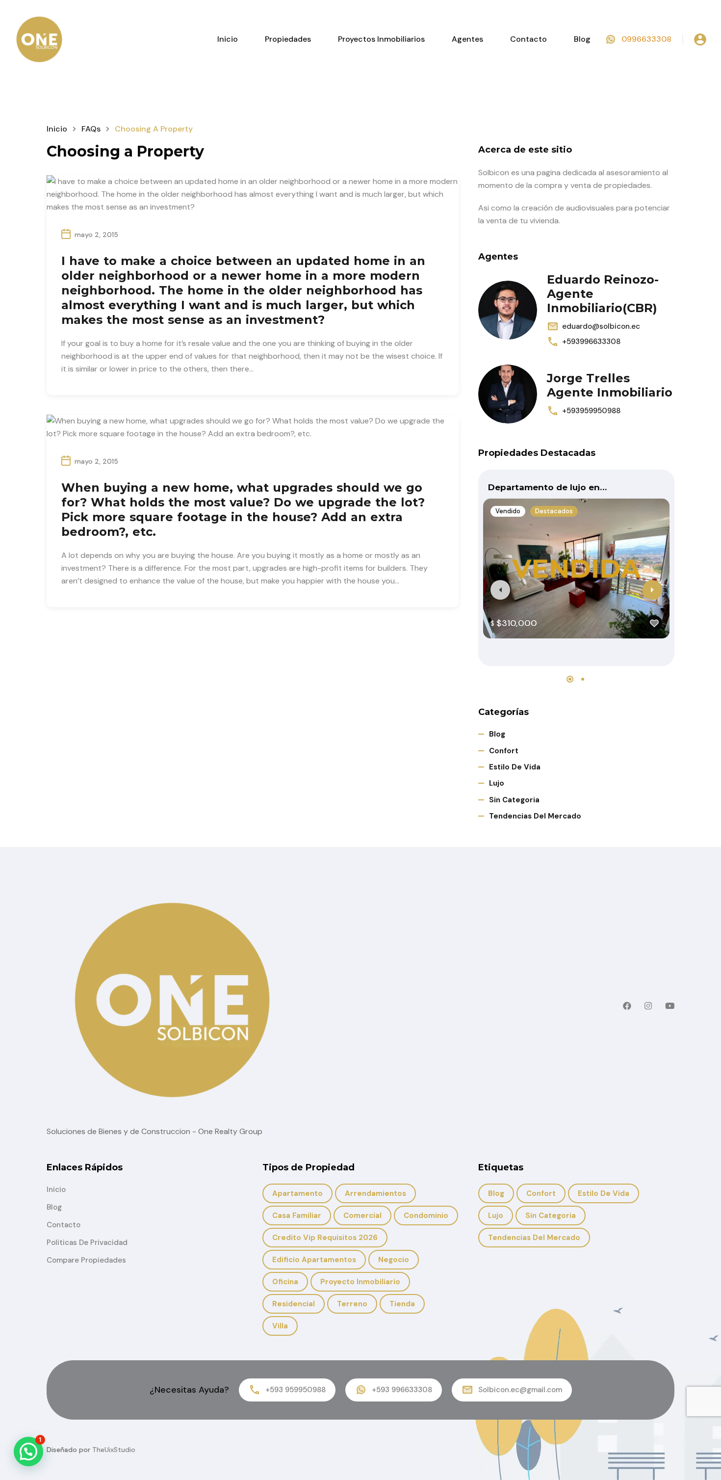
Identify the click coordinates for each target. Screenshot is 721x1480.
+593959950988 (591, 411)
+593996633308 (591, 341)
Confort (503, 751)
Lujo (496, 783)
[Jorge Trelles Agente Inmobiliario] (507, 394)
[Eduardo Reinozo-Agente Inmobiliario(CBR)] (507, 310)
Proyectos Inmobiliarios (381, 39)
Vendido (507, 511)
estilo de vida (515, 767)
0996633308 (646, 39)
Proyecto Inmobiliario (360, 1282)
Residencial (293, 1304)
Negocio (393, 1260)
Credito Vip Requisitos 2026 (325, 1237)
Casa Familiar (296, 1215)
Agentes (467, 39)
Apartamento (297, 1193)
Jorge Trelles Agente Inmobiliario (609, 385)
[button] (569, 679)
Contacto (528, 39)
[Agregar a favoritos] (654, 623)
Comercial (362, 1215)
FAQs (91, 129)
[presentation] (500, 590)
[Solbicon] (39, 38)
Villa (280, 1326)
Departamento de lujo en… (547, 487)
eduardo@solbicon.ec (601, 326)
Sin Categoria (514, 800)
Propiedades (288, 39)
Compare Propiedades (86, 1260)
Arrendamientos (375, 1193)
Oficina (285, 1282)
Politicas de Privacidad (87, 1242)
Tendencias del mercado (535, 816)
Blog (582, 39)
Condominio (426, 1215)
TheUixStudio (113, 1449)
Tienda (402, 1304)
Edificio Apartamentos (314, 1260)
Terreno (352, 1304)
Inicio (227, 39)
